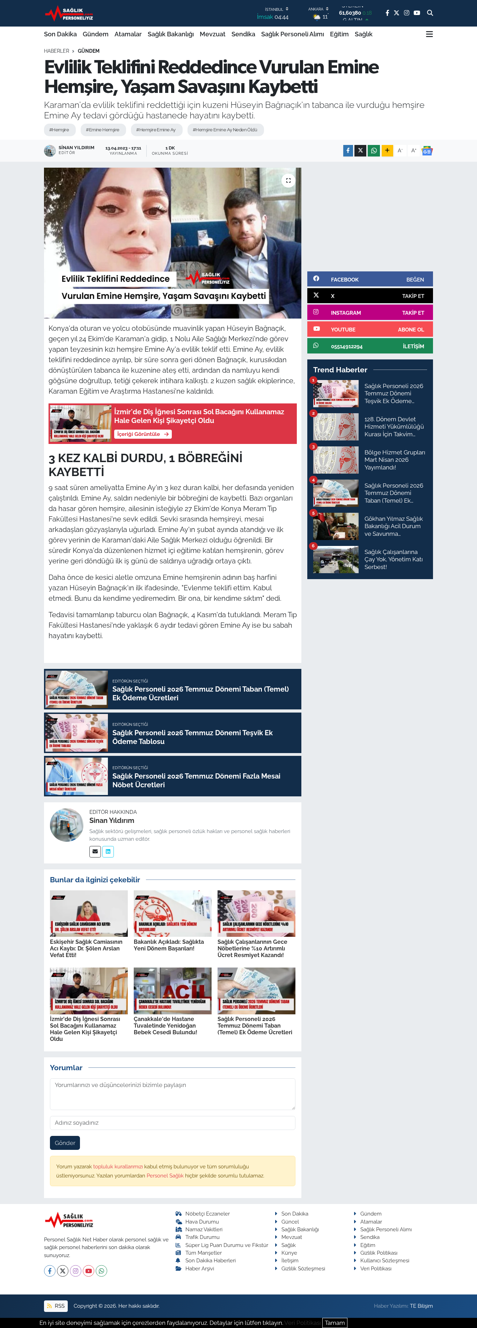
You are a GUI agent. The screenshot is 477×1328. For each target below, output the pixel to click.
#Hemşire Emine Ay (155, 129)
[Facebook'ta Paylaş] (348, 150)
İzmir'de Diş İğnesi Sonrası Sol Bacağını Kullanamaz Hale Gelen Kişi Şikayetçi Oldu (85, 1029)
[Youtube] (88, 1271)
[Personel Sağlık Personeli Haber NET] (70, 13)
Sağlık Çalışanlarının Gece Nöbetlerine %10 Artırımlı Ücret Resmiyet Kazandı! (252, 948)
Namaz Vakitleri (203, 1229)
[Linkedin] (108, 852)
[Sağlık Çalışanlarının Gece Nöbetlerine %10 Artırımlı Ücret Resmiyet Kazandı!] (256, 913)
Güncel (290, 1222)
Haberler (56, 51)
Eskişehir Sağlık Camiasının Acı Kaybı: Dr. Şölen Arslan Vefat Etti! (86, 948)
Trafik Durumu (202, 1237)
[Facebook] (50, 1271)
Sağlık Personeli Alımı (292, 34)
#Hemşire (59, 129)
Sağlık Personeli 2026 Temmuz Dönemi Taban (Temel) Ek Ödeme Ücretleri (255, 1026)
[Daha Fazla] (387, 150)
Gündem (96, 34)
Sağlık (364, 34)
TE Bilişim (421, 1306)
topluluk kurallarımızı (118, 1166)
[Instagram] (75, 1271)
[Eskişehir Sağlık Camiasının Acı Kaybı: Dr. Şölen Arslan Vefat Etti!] (89, 913)
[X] (62, 1271)
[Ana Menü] (429, 34)
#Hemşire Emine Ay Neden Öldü (225, 129)
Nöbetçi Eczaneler (207, 1214)
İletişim (290, 1260)
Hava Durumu (202, 1222)
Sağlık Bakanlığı (171, 34)
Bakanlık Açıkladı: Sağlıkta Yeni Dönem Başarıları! (169, 945)
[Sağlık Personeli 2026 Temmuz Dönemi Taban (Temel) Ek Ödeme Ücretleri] (256, 990)
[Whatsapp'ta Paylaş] (374, 150)
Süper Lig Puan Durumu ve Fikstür (226, 1245)
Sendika (243, 34)
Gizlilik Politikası (378, 1253)
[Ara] (430, 13)
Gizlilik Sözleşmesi (303, 1268)
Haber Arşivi (199, 1268)
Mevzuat (213, 34)
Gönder (65, 1142)
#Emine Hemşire (102, 129)
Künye (289, 1253)
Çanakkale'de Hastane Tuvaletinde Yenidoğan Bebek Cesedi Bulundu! (165, 1026)
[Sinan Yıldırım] (66, 824)
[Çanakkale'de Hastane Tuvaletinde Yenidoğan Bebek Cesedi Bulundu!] (173, 990)
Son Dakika (60, 34)
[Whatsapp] (101, 1271)
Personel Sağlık (166, 1176)
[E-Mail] (95, 852)
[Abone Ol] (427, 151)
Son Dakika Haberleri (210, 1260)
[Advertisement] (370, 216)
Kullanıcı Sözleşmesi (384, 1260)
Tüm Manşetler (203, 1253)
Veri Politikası (375, 1268)
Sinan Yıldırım (111, 820)
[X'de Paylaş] (360, 150)
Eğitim (339, 34)
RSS (59, 1306)
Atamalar (128, 34)
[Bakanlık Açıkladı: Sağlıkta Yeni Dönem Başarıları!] (173, 913)
